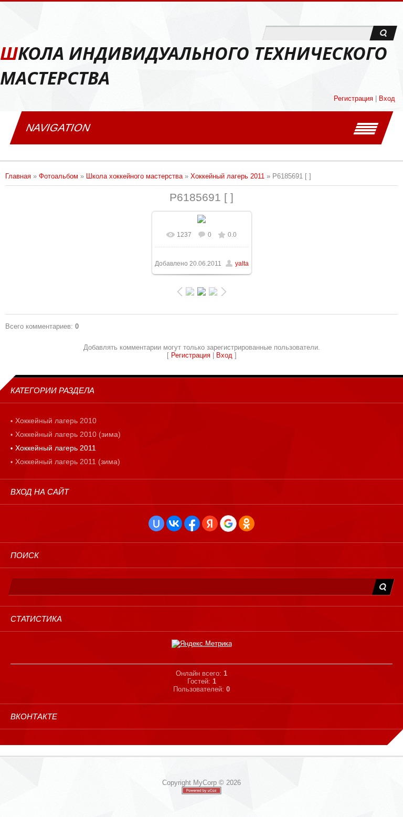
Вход (387, 98)
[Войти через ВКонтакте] (174, 523)
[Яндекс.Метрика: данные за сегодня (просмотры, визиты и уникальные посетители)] (202, 644)
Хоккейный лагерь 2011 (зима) (67, 461)
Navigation (58, 127)
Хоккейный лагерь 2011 (227, 176)
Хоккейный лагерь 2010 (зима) (68, 434)
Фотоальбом (58, 176)
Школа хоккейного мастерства (134, 176)
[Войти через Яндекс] (210, 523)
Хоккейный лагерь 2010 (56, 420)
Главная (18, 176)
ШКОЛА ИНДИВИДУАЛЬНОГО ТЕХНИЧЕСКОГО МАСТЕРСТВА (193, 65)
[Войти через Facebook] (192, 523)
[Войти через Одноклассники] (246, 523)
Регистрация (353, 98)
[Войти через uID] (156, 523)
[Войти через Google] (228, 523)
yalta (242, 263)
